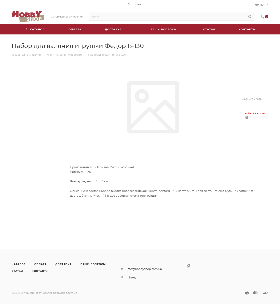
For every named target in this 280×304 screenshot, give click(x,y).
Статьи (17, 270)
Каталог (19, 264)
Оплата (40, 264)
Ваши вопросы (93, 264)
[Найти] (249, 17)
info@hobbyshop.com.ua (144, 269)
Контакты (40, 270)
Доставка (63, 264)
